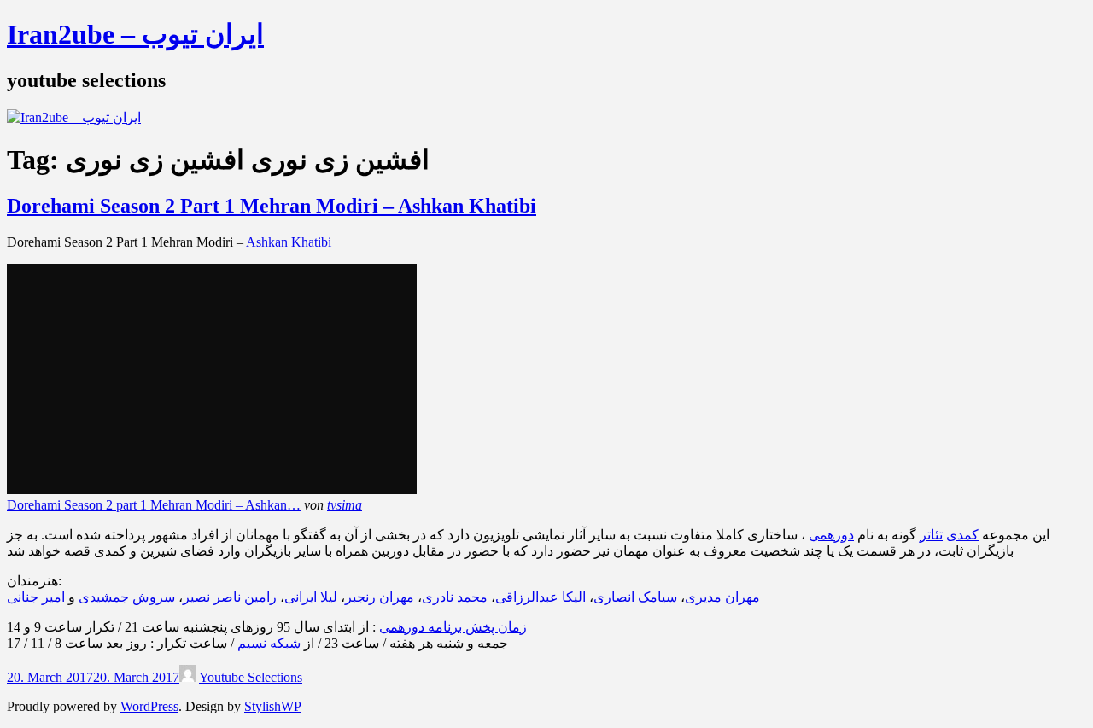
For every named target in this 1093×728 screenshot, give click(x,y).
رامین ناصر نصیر (230, 597)
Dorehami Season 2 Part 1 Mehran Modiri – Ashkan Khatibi (271, 206)
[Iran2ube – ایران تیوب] (74, 117)
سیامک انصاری (635, 597)
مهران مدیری (722, 597)
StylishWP (272, 706)
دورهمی (831, 534)
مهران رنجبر (379, 597)
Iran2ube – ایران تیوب (135, 34)
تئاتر (931, 534)
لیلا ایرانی (310, 597)
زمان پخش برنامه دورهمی (453, 627)
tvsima (344, 505)
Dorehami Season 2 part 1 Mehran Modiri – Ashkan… (154, 505)
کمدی (962, 534)
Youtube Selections (250, 677)
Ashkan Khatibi (288, 242)
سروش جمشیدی (127, 597)
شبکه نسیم (269, 643)
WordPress (149, 706)
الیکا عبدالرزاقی (540, 597)
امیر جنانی (36, 597)
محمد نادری (455, 597)
